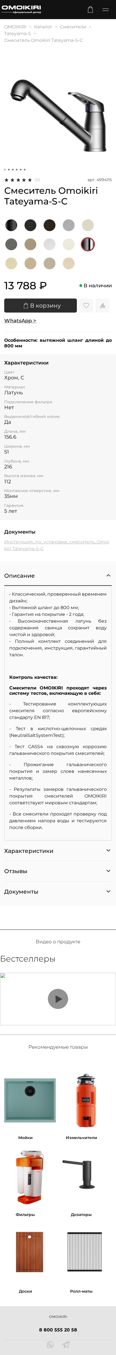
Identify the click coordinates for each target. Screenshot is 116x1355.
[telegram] (65, 1345)
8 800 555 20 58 (58, 1330)
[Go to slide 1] (5, 169)
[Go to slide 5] (20, 169)
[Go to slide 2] (9, 169)
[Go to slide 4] (16, 169)
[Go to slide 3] (13, 169)
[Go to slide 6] (24, 169)
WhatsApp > (20, 321)
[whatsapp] (50, 1345)
